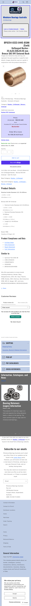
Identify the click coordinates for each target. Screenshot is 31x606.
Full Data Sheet (9, 242)
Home (22, 29)
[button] (3, 2)
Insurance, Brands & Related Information (14, 350)
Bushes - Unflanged (17, 178)
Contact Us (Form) (8, 506)
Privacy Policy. (8, 589)
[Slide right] (19, 93)
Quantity (3, 148)
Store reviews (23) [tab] (22, 302)
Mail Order (6, 517)
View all (3, 380)
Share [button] (4, 288)
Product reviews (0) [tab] (8, 302)
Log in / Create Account (11, 29)
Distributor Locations (9, 510)
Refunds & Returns (8, 539)
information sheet (17, 557)
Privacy (5, 535)
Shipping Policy (7, 346)
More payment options (15, 166)
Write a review (15, 316)
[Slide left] (12, 93)
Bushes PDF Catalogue (8, 112)
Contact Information (9, 502)
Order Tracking (7, 521)
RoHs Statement (10, 245)
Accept (15, 593)
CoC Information (10, 249)
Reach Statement (10, 247)
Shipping (5, 543)
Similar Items (5, 140)
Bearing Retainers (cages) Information (12, 404)
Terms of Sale (7, 546)
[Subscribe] (26, 481)
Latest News (17, 457)
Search (5, 525)
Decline (15, 598)
